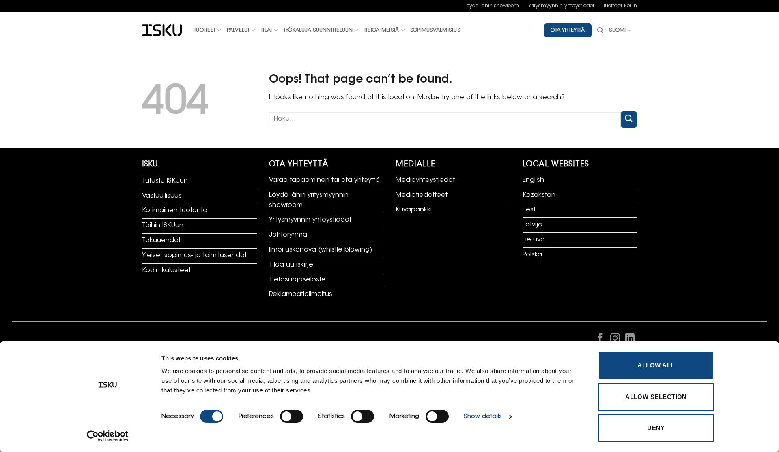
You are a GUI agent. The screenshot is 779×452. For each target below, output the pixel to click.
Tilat (266, 30)
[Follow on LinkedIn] (630, 340)
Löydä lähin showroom (491, 6)
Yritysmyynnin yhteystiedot (561, 6)
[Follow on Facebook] (600, 340)
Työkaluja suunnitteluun (318, 30)
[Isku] (162, 30)
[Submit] (629, 119)
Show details (483, 417)
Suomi (617, 30)
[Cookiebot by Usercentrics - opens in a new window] (107, 436)
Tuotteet (204, 30)
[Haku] (600, 30)
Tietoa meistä (381, 30)
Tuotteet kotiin (620, 6)
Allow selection (656, 396)
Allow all (655, 365)
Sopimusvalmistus (435, 30)
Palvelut (238, 30)
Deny (656, 427)
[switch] (291, 416)
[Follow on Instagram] (615, 340)
